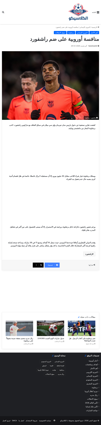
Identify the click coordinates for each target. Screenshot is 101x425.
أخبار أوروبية (93, 361)
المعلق (44, 366)
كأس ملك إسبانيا (92, 407)
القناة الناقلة (60, 366)
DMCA (14, 421)
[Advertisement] (50, 150)
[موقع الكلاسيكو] (78, 12)
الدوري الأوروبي (92, 372)
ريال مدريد (94, 395)
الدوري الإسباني (85, 27)
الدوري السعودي (92, 380)
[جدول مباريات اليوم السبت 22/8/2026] (50, 328)
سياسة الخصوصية (45, 421)
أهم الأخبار (94, 33)
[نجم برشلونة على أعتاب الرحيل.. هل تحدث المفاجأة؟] (81, 328)
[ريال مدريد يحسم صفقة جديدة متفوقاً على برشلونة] (19, 328)
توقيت (54, 370)
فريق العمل (6, 421)
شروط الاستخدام (31, 421)
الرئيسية (95, 27)
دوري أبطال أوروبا (91, 391)
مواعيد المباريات (92, 410)
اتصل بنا (21, 421)
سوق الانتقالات (60, 33)
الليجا (51, 366)
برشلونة (71, 33)
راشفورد (88, 254)
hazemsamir (92, 46)
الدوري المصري (92, 384)
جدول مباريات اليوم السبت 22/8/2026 (51, 338)
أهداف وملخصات (91, 365)
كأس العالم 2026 (91, 403)
